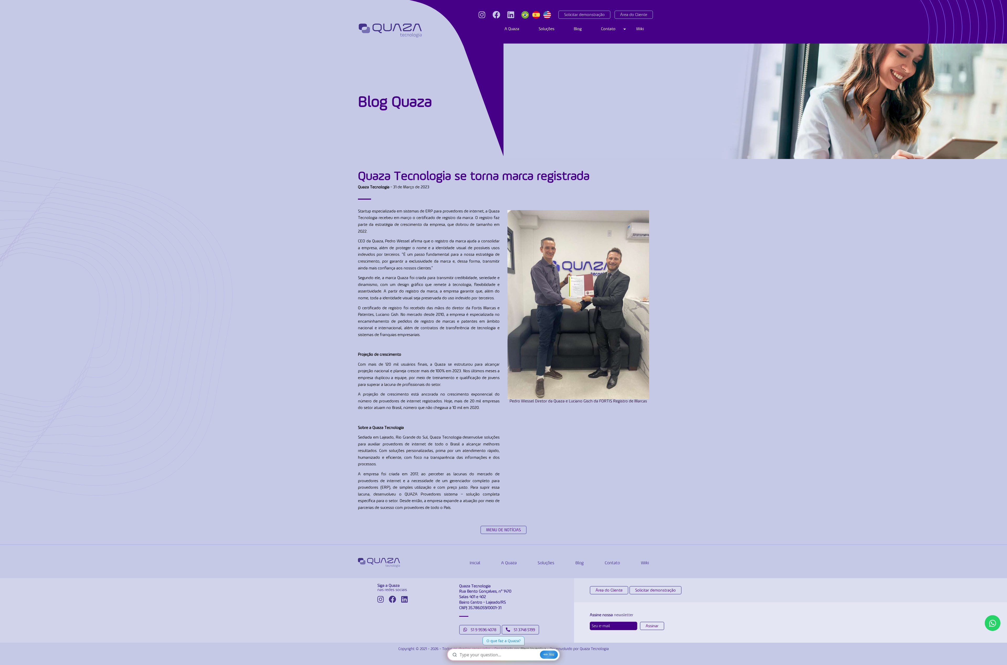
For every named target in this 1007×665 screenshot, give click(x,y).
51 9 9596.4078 (483, 629)
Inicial (475, 563)
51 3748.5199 (524, 629)
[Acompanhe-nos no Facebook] (496, 15)
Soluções (546, 28)
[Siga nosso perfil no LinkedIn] (510, 15)
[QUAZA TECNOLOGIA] (390, 31)
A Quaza (512, 28)
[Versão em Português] (526, 15)
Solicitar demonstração (584, 14)
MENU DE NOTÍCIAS (503, 530)
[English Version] (548, 15)
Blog (578, 28)
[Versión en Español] (537, 15)
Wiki (640, 28)
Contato (608, 28)
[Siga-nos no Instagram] (482, 15)
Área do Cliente (633, 14)
